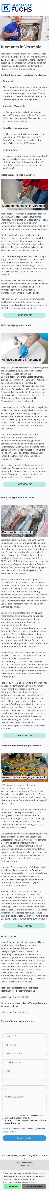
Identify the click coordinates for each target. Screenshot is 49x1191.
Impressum (24, 1166)
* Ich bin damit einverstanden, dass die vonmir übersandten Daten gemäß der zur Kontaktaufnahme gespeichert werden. (25, 1119)
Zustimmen (12, 1186)
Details (32, 1182)
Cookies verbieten (34, 1186)
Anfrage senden (24, 1138)
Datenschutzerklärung (24, 1162)
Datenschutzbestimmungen (16, 1120)
